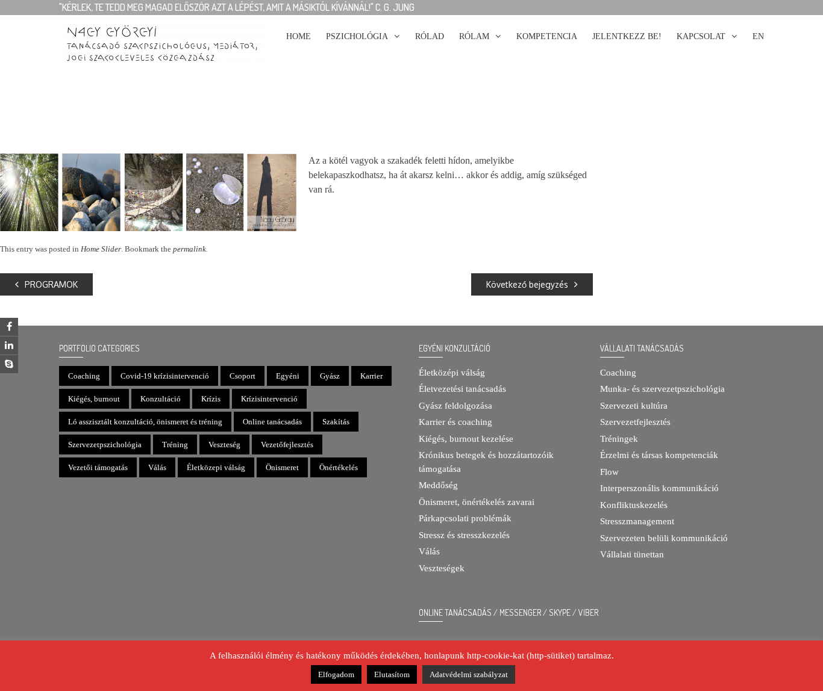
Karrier (371, 375)
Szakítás (335, 421)
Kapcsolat (701, 36)
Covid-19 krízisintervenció (164, 375)
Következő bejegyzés (527, 284)
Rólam (474, 36)
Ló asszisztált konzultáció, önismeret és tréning (145, 421)
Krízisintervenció (269, 398)
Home (298, 36)
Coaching (84, 375)
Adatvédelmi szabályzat (469, 674)
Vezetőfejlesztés (287, 444)
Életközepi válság (216, 467)
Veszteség (224, 444)
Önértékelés (338, 467)
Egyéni (287, 375)
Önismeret (282, 467)
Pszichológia (357, 36)
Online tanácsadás (272, 421)
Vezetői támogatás (98, 467)
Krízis (211, 398)
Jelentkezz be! (627, 36)
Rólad (429, 36)
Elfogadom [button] (336, 674)
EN (758, 36)
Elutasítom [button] (392, 674)
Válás (157, 467)
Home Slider (101, 248)
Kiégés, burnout (94, 398)
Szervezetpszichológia (105, 444)
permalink (189, 248)
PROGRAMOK (51, 284)
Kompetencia (546, 36)
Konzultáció (160, 398)
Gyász (330, 375)
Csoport (242, 375)
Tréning (175, 444)
